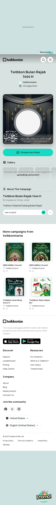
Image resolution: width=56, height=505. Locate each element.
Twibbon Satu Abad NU (39, 301)
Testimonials (36, 368)
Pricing (6, 364)
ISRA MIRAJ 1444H (12, 265)
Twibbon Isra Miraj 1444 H (12, 301)
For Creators (36, 356)
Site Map (6, 444)
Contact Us (8, 395)
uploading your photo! (28, 174)
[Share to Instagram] (18, 409)
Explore (6, 356)
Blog (5, 387)
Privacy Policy (8, 440)
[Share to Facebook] (5, 409)
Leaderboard (9, 360)
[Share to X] (12, 409)
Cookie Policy (42, 440)
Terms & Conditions (25, 440)
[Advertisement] (28, 27)
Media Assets (9, 391)
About (6, 383)
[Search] (43, 60)
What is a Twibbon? (39, 360)
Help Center (9, 368)
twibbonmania (12, 268)
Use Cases (35, 364)
